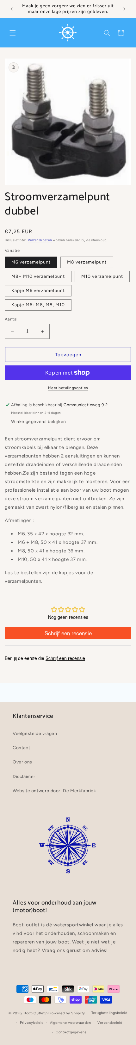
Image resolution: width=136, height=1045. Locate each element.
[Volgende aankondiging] (124, 9)
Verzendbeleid (109, 1023)
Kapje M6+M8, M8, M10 (38, 305)
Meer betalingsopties (68, 388)
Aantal (11, 319)
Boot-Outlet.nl (36, 1013)
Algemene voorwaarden (70, 1023)
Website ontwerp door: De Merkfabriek (54, 790)
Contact (21, 747)
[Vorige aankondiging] (12, 9)
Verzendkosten (40, 240)
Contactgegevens (71, 1032)
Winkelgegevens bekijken (38, 421)
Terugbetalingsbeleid (109, 1013)
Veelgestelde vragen (35, 733)
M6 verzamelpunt (31, 262)
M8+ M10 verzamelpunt (38, 276)
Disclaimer (24, 776)
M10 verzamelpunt (102, 276)
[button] (13, 33)
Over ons (22, 762)
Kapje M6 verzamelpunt (38, 290)
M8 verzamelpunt (87, 262)
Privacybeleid (32, 1023)
